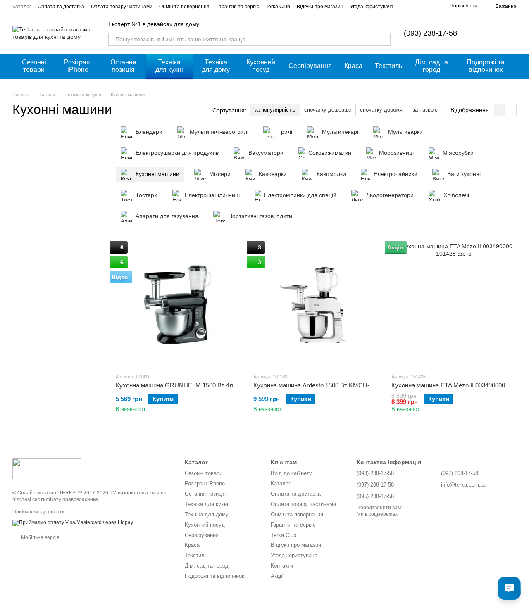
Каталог (21, 7)
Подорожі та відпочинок (486, 66)
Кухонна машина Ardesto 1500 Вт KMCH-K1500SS (324, 385)
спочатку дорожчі (382, 110)
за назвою (425, 110)
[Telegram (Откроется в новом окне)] (428, 6)
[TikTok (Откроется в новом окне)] (418, 6)
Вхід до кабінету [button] (291, 473)
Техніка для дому (216, 66)
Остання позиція (123, 66)
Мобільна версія (40, 537)
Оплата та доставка (61, 7)
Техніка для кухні (169, 66)
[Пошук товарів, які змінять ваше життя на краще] (384, 39)
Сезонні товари (34, 66)
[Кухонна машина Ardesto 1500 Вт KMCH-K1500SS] (316, 304)
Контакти (282, 566)
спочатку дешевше (327, 110)
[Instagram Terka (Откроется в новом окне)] (408, 6)
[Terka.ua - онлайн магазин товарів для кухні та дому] (46, 468)
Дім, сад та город (431, 66)
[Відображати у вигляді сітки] (499, 110)
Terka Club (278, 7)
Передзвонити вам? (380, 508)
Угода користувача (371, 7)
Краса (353, 65)
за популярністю (274, 110)
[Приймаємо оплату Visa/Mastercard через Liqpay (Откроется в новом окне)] (72, 522)
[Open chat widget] (509, 588)
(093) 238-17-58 (430, 33)
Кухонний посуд (260, 66)
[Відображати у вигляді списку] (510, 110)
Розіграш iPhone (78, 66)
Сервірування (310, 65)
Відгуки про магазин (320, 7)
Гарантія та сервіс (237, 7)
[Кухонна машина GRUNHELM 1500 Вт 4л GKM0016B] (178, 304)
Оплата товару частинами (122, 7)
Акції (277, 576)
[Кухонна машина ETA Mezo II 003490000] (454, 304)
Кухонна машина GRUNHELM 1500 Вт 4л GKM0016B (191, 385)
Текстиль (388, 65)
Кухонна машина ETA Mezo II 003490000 (448, 385)
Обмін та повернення (184, 7)
